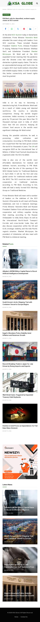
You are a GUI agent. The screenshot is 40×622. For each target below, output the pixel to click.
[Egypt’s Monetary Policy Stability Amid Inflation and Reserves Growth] (20, 320)
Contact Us (24, 617)
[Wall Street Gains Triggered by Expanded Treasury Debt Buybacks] (20, 382)
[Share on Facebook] (5, 29)
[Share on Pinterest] (24, 29)
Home (4, 9)
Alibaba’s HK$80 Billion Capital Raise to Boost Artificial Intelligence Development (19, 509)
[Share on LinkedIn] (30, 29)
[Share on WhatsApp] (12, 29)
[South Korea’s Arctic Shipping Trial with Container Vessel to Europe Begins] (20, 290)
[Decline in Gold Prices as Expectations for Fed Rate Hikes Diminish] (20, 413)
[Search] (37, 3)
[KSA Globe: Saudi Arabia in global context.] (20, 3)
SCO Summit (17, 35)
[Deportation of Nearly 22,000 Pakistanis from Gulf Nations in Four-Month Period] (20, 560)
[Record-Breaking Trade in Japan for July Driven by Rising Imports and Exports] (20, 351)
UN (33, 147)
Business (6, 14)
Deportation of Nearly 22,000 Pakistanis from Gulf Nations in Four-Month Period (19, 567)
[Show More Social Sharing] (35, 29)
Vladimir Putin (16, 46)
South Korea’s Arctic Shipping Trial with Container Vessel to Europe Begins (18, 538)
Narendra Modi (31, 38)
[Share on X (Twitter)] (18, 29)
